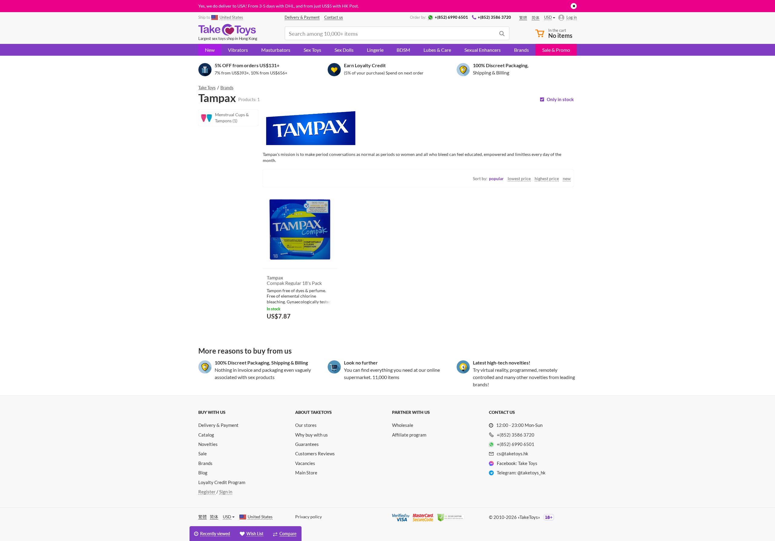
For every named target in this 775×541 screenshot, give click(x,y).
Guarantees (307, 444)
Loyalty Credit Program (221, 482)
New (210, 50)
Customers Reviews (315, 453)
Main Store (306, 472)
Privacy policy (308, 516)
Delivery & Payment (218, 425)
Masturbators (275, 50)
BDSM (403, 50)
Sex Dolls (344, 50)
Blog (202, 472)
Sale (202, 453)
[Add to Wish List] (322, 331)
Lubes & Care (437, 50)
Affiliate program (409, 434)
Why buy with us (311, 434)
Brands (521, 50)
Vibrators (238, 50)
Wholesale (402, 425)
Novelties (208, 444)
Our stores (306, 425)
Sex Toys (312, 50)
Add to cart (284, 330)
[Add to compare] (330, 331)
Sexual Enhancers (482, 50)
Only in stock (560, 99)
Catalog (206, 434)
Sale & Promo (556, 50)
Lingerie (375, 50)
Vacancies (305, 463)
